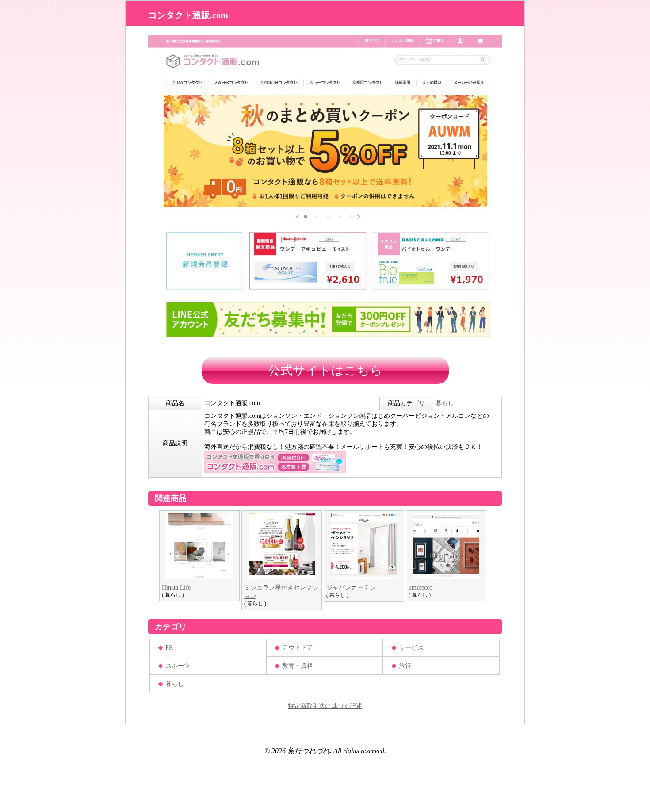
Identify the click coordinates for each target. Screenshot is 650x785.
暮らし (445, 403)
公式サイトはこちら (325, 370)
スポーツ (177, 665)
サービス (411, 647)
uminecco (420, 587)
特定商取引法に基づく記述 (325, 706)
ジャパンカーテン (351, 587)
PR (169, 647)
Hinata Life (176, 587)
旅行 (405, 665)
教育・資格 (297, 665)
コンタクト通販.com (188, 15)
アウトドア (297, 647)
